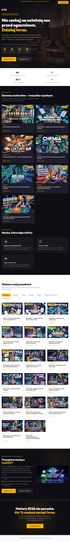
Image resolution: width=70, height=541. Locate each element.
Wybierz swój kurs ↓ (9, 59)
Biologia (31, 295)
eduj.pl (25, 538)
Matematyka (6, 295)
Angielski (39, 295)
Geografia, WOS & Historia (51, 295)
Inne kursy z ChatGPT (24, 490)
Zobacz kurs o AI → (9, 490)
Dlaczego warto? (24, 59)
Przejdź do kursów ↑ (35, 526)
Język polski (15, 295)
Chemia (23, 295)
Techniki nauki (6, 298)
